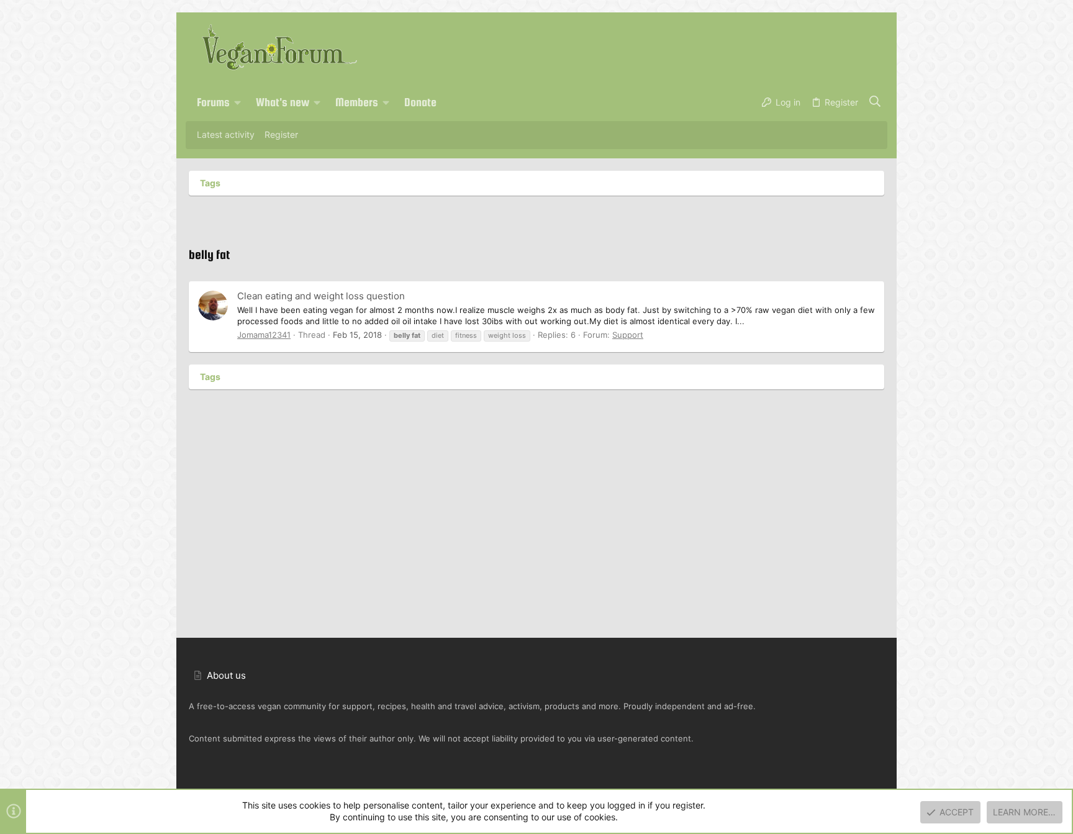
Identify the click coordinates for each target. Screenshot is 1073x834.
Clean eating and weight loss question (321, 296)
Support (627, 335)
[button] (238, 102)
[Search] (875, 102)
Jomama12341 (264, 335)
